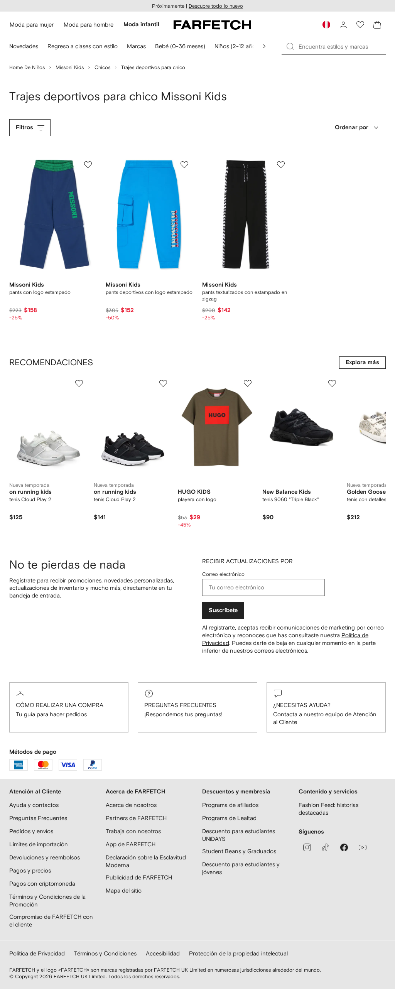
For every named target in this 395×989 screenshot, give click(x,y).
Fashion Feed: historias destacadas (328, 808)
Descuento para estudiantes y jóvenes (241, 868)
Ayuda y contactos (34, 805)
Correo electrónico (223, 574)
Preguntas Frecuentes (180, 705)
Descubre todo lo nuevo (216, 5)
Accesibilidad (163, 953)
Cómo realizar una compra (59, 705)
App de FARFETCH (130, 844)
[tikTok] (325, 847)
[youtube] (362, 847)
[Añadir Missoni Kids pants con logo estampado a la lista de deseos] (87, 164)
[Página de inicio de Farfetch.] (212, 25)
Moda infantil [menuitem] (141, 24)
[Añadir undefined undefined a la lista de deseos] (79, 383)
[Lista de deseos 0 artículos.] (360, 24)
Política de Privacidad (37, 953)
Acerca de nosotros (131, 805)
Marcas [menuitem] (136, 46)
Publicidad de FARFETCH (139, 877)
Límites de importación (38, 844)
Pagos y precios (30, 870)
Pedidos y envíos (31, 831)
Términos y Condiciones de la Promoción (47, 900)
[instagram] (307, 847)
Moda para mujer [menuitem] (32, 24)
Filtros (24, 127)
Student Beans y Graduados (239, 851)
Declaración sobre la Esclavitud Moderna (146, 861)
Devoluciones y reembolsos (44, 857)
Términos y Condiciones (105, 953)
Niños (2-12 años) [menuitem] (237, 46)
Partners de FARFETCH (136, 818)
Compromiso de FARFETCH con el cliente (51, 920)
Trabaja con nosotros (133, 831)
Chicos (102, 67)
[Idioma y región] (326, 24)
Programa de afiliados (230, 805)
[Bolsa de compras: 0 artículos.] (377, 24)
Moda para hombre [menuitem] (88, 24)
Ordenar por (351, 127)
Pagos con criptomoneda (42, 883)
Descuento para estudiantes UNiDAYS (238, 835)
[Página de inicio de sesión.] (343, 24)
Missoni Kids (70, 67)
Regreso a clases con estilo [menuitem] (82, 46)
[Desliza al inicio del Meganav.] (264, 46)
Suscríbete (223, 610)
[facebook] (344, 847)
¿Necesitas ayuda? (302, 705)
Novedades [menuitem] (23, 46)
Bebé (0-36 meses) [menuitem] (180, 46)
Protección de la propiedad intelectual (238, 953)
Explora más (362, 362)
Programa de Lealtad (229, 818)
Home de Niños (27, 67)
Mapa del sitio (124, 890)
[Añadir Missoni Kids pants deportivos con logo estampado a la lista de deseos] (184, 164)
